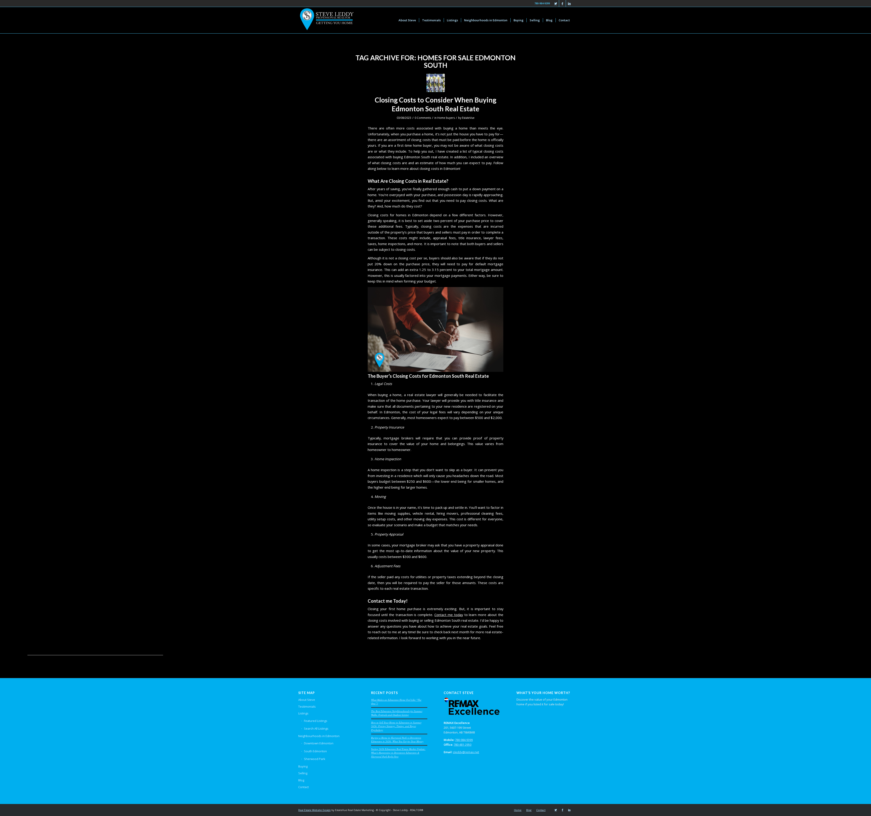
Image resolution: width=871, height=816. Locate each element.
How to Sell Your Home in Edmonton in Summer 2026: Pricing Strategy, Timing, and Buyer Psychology (396, 726)
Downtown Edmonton (318, 743)
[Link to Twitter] (555, 3)
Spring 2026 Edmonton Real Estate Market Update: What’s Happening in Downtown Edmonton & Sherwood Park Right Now (398, 752)
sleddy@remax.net (466, 752)
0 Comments (423, 118)
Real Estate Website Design (314, 810)
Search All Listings (316, 728)
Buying (303, 766)
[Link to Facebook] (562, 3)
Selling (302, 773)
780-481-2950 (462, 745)
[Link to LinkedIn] (569, 3)
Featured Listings (315, 721)
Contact (303, 787)
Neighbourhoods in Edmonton (319, 736)
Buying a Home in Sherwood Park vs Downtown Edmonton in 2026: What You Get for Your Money (397, 739)
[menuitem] (407, 20)
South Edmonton (315, 751)
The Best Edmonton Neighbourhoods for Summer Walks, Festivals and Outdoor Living (396, 713)
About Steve (306, 700)
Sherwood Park (314, 759)
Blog (301, 780)
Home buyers (446, 118)
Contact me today (448, 614)
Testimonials (307, 706)
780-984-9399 (464, 740)
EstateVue (468, 118)
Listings (303, 713)
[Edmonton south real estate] (435, 83)
